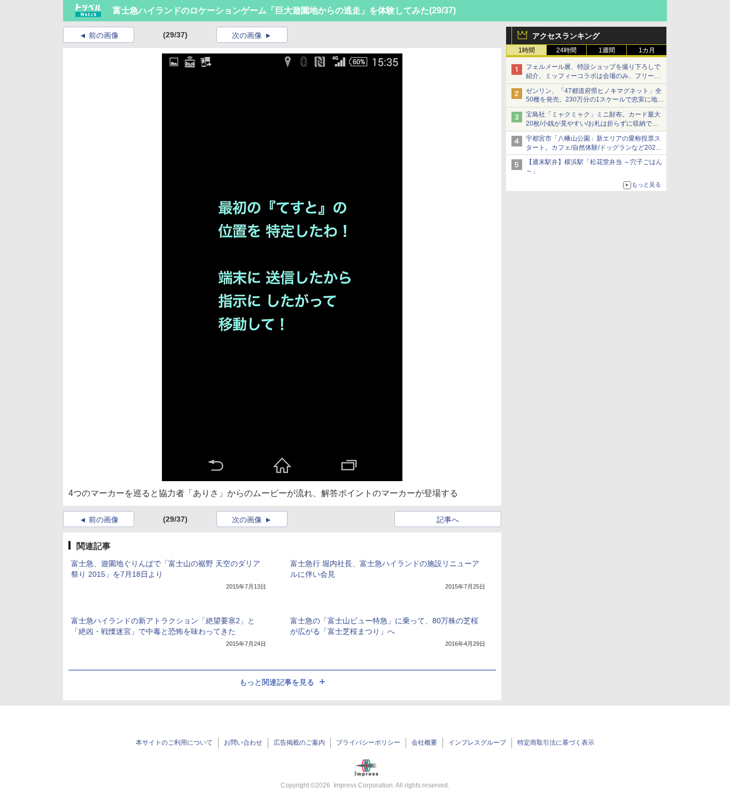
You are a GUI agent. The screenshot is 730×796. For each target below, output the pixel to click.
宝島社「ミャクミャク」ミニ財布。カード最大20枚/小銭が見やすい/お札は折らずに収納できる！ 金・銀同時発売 (593, 123)
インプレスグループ (477, 742)
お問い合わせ (243, 742)
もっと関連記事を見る (276, 682)
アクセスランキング (566, 36)
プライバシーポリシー (368, 742)
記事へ (448, 519)
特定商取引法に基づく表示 (555, 742)
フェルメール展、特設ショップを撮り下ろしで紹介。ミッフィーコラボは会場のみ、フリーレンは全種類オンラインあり (593, 76)
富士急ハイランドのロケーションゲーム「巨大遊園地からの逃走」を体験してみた (271, 10)
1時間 (526, 50)
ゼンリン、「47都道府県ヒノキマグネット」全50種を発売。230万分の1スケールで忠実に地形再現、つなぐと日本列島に (595, 100)
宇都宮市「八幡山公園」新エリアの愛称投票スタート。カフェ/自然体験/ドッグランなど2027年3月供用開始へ (593, 147)
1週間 (607, 50)
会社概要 (424, 742)
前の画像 (104, 35)
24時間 (566, 50)
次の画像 (247, 35)
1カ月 (647, 50)
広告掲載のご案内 (299, 742)
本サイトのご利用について (174, 742)
